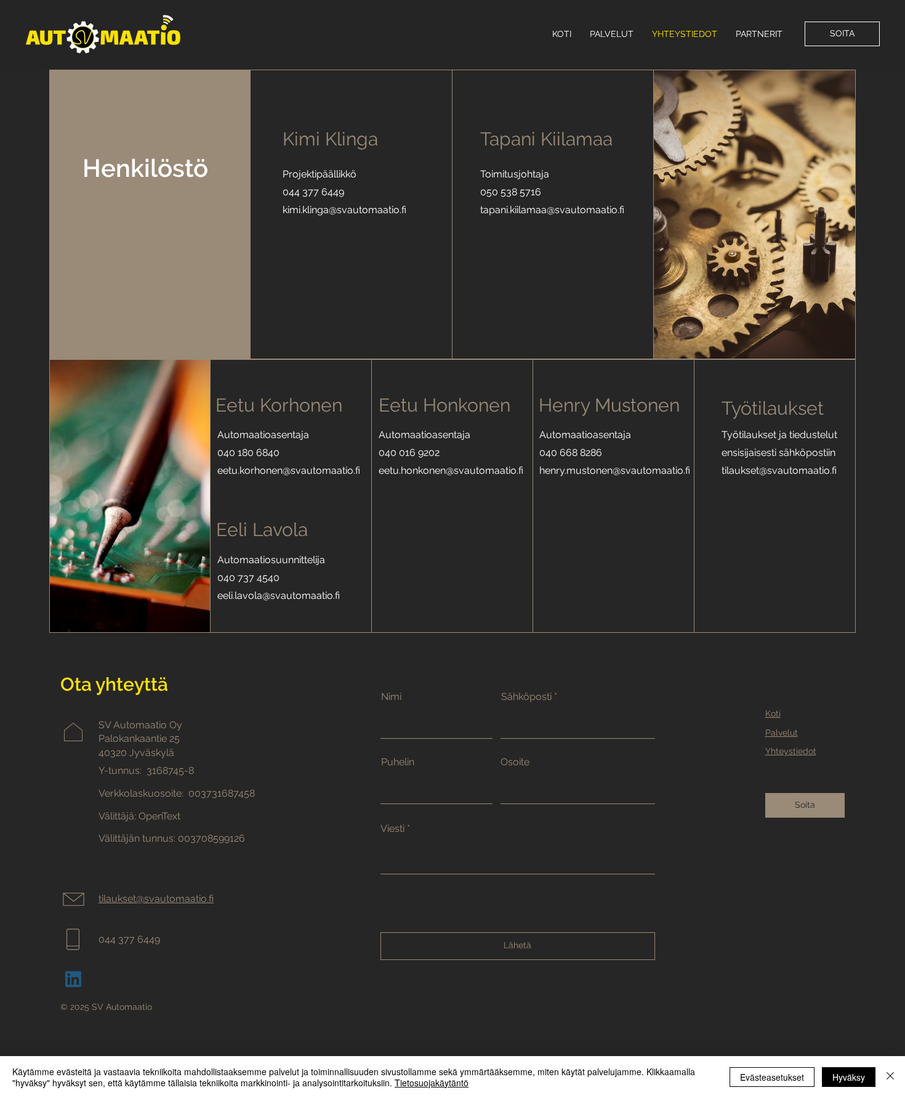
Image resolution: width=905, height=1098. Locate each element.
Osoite (515, 762)
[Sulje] (890, 1077)
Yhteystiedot (790, 751)
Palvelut (781, 733)
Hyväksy (848, 1077)
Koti (773, 713)
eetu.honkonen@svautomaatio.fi (451, 470)
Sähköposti (526, 697)
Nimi (391, 697)
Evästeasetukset (772, 1077)
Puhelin (397, 762)
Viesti (392, 829)
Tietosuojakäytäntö (432, 1082)
